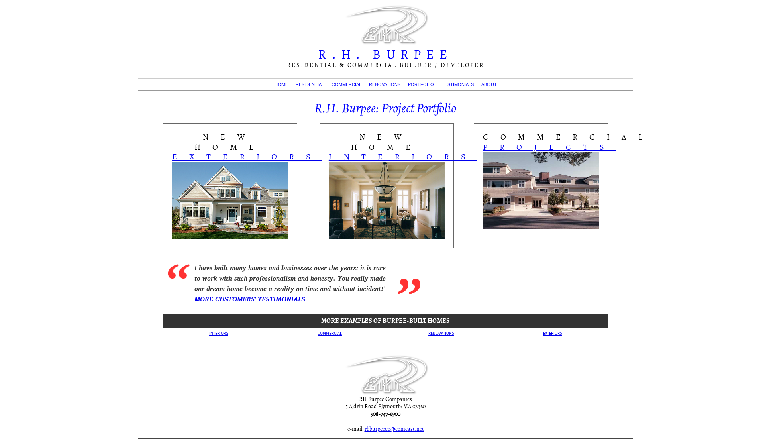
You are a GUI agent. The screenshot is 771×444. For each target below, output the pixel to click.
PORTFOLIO (421, 84)
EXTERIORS (247, 156)
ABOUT (489, 84)
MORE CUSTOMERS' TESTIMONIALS (249, 299)
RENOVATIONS (384, 84)
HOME (281, 84)
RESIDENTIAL (310, 84)
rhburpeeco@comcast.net (394, 429)
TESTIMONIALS (458, 84)
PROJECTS (549, 147)
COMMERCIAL (346, 84)
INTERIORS (403, 156)
